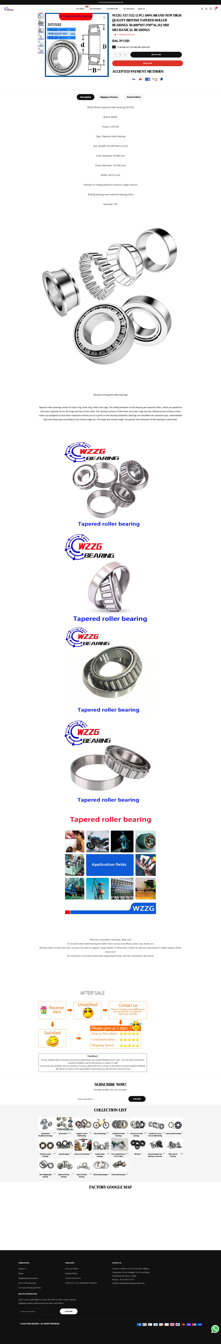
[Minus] (115, 54)
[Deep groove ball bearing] (138, 1123)
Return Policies (134, 97)
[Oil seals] (138, 1144)
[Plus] (125, 54)
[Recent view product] (211, 8)
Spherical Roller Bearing (63, 1175)
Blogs (20, 1273)
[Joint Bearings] (64, 1144)
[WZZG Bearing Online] (8, 8)
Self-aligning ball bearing (45, 1175)
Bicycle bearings (100, 1133)
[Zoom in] (104, 17)
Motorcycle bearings (82, 1154)
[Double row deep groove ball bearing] (156, 1123)
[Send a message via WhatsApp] (215, 1329)
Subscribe (137, 1099)
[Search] (202, 9)
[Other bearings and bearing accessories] (156, 1144)
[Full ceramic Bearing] (174, 1123)
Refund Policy (71, 1273)
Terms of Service (73, 1278)
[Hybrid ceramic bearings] (46, 1144)
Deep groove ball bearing (136, 1134)
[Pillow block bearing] (174, 1144)
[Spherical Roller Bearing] (64, 1164)
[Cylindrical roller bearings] (119, 1123)
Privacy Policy (72, 1268)
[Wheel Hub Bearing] (119, 1164)
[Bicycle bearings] (101, 1123)
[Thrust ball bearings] (101, 1164)
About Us (22, 1268)
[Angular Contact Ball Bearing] (83, 1123)
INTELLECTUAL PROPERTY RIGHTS (81, 1283)
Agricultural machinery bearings (45, 1134)
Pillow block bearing (173, 1155)
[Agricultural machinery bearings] (46, 1123)
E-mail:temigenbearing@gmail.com (110, 2)
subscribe (69, 1311)
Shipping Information (28, 1278)
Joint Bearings (64, 1154)
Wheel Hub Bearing (118, 1174)
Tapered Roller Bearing (81, 1175)
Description (85, 97)
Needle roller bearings (100, 1155)
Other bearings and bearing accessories (155, 1155)
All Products (62, 1133)
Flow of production (27, 1283)
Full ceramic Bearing (173, 1133)
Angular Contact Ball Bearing (81, 1134)
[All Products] (64, 1123)
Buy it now (147, 63)
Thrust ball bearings (100, 1174)
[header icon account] (206, 9)
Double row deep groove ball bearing (155, 1134)
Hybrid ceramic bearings (45, 1155)
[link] (81, 9)
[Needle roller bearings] (101, 1144)
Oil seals (137, 1154)
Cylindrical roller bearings (118, 1134)
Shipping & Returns (109, 97)
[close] (218, 2)
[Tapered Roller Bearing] (83, 1164)
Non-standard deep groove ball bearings (118, 1155)
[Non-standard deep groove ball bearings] (119, 1144)
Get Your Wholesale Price (29, 1287)
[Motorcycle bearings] (83, 1144)
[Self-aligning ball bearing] (46, 1164)
